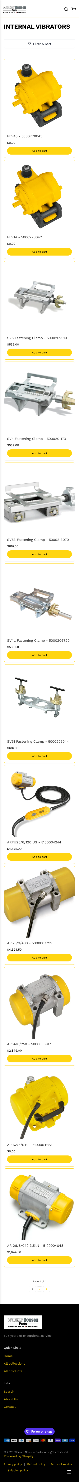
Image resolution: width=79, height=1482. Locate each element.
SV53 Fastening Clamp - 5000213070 (38, 540)
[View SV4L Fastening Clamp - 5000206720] (39, 599)
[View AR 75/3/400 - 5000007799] (39, 902)
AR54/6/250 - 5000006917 (29, 1044)
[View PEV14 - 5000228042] (39, 196)
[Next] (46, 1289)
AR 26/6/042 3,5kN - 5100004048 (35, 1245)
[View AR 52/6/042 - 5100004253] (39, 1103)
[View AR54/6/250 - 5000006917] (39, 1003)
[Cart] (73, 9)
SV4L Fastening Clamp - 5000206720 (38, 640)
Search (9, 1391)
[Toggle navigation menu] (69, 1472)
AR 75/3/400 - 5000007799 (29, 943)
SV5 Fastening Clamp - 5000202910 (37, 338)
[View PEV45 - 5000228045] (39, 95)
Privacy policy (13, 1464)
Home (8, 1356)
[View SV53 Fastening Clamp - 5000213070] (39, 498)
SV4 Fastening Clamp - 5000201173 (36, 439)
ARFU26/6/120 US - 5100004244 (34, 842)
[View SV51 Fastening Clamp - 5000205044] (39, 700)
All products (13, 1371)
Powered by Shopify (18, 1456)
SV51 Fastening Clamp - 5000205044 (38, 741)
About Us (11, 1399)
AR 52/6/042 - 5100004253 (29, 1145)
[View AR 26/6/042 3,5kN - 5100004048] (39, 1204)
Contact (10, 1406)
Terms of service (61, 1464)
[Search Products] (66, 9)
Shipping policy (18, 1470)
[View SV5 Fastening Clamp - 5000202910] (39, 297)
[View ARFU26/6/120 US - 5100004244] (39, 801)
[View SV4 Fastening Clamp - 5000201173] (39, 397)
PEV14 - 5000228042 (24, 237)
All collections (14, 1363)
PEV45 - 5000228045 (24, 136)
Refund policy (36, 1464)
